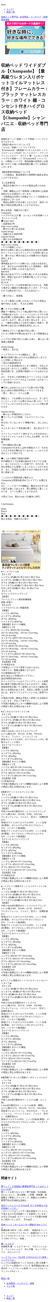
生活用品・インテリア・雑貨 (20, 1283)
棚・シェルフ (7, 1244)
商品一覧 (10, 12)
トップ (9, 9)
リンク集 (10, 1286)
